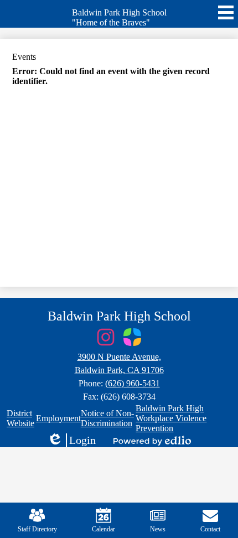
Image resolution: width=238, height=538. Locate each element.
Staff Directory (37, 529)
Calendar (103, 529)
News (157, 529)
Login (71, 440)
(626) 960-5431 (132, 383)
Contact (210, 529)
